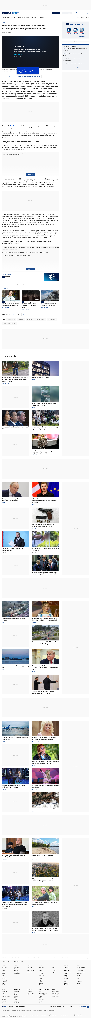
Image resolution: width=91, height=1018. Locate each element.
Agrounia (64, 957)
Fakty (19, 17)
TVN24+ (16, 965)
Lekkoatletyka (5, 999)
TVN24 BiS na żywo (18, 961)
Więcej (41, 17)
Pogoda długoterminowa (82, 968)
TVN (40, 991)
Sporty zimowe (5, 997)
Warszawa (41, 967)
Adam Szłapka (24, 957)
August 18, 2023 (17, 154)
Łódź (40, 968)
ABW (3, 957)
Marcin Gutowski (25, 309)
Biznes (3, 972)
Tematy (3, 984)
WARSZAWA (34, 431)
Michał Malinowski (6, 383)
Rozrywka (16, 1002)
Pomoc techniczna (20, 1006)
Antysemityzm (11, 319)
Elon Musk (13, 126)
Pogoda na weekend (81, 972)
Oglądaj (87, 17)
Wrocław (41, 976)
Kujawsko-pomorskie (44, 980)
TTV (40, 1002)
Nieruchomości (67, 972)
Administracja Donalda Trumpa (35, 957)
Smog (78, 984)
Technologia (4, 978)
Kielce (40, 978)
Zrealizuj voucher (55, 996)
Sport (3, 975)
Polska (27, 17)
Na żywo (4, 279)
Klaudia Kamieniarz (36, 882)
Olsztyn (41, 984)
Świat (23, 17)
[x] (68, 1006)
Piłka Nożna (4, 991)
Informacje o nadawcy (26, 1010)
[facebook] (65, 1006)
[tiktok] (73, 1006)
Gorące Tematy (30, 993)
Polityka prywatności (37, 1010)
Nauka (78, 980)
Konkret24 (17, 989)
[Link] (23, 314)
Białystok (54, 972)
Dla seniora (66, 983)
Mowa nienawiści (40, 319)
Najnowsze (14, 17)
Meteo (3, 973)
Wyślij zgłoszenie (31, 994)
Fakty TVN (29, 965)
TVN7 (40, 1001)
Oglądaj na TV (55, 994)
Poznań (41, 973)
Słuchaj (82, 17)
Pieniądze (66, 970)
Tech (65, 980)
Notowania (66, 968)
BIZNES (33, 379)
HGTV (40, 996)
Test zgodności (55, 993)
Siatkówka (4, 1001)
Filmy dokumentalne (18, 968)
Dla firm (65, 975)
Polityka (16, 996)
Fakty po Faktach (30, 968)
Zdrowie (4, 976)
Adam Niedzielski (16, 957)
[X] (18, 314)
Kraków (41, 972)
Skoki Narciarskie (6, 996)
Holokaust (29, 319)
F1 (2, 1002)
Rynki (65, 973)
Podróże (79, 983)
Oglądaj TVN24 (6, 17)
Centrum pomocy (55, 991)
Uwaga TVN (42, 994)
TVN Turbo (41, 997)
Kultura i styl (35, 622)
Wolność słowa (52, 319)
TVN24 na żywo (6, 961)
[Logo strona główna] (10, 13)
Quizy (3, 983)
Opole (53, 967)
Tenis (3, 993)
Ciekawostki (4, 981)
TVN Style (41, 999)
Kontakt (11, 1006)
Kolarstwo (4, 994)
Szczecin (54, 970)
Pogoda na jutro (80, 970)
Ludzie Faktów (30, 972)
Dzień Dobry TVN (43, 993)
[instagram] (71, 1006)
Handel (65, 976)
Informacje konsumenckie (49, 1010)
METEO (33, 407)
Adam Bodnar (8, 957)
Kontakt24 (29, 989)
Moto (65, 981)
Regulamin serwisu (6, 1010)
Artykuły (16, 972)
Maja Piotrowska (44, 307)
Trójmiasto (5, 859)
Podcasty (16, 970)
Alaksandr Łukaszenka (72, 957)
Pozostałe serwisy (44, 989)
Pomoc (53, 989)
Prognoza (79, 976)
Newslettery (17, 973)
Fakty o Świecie (30, 970)
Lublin (40, 981)
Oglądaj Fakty (30, 967)
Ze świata (66, 978)
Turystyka (66, 984)
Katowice (34, 646)
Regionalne (33, 17)
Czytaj (77, 17)
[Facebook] (13, 314)
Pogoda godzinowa (81, 967)
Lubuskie (41, 983)
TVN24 (4, 965)
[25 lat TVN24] (15, 13)
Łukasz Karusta (5, 307)
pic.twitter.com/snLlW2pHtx (8, 254)
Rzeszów (54, 968)
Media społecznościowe (9, 323)
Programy (16, 967)
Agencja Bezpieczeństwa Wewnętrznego (52, 957)
